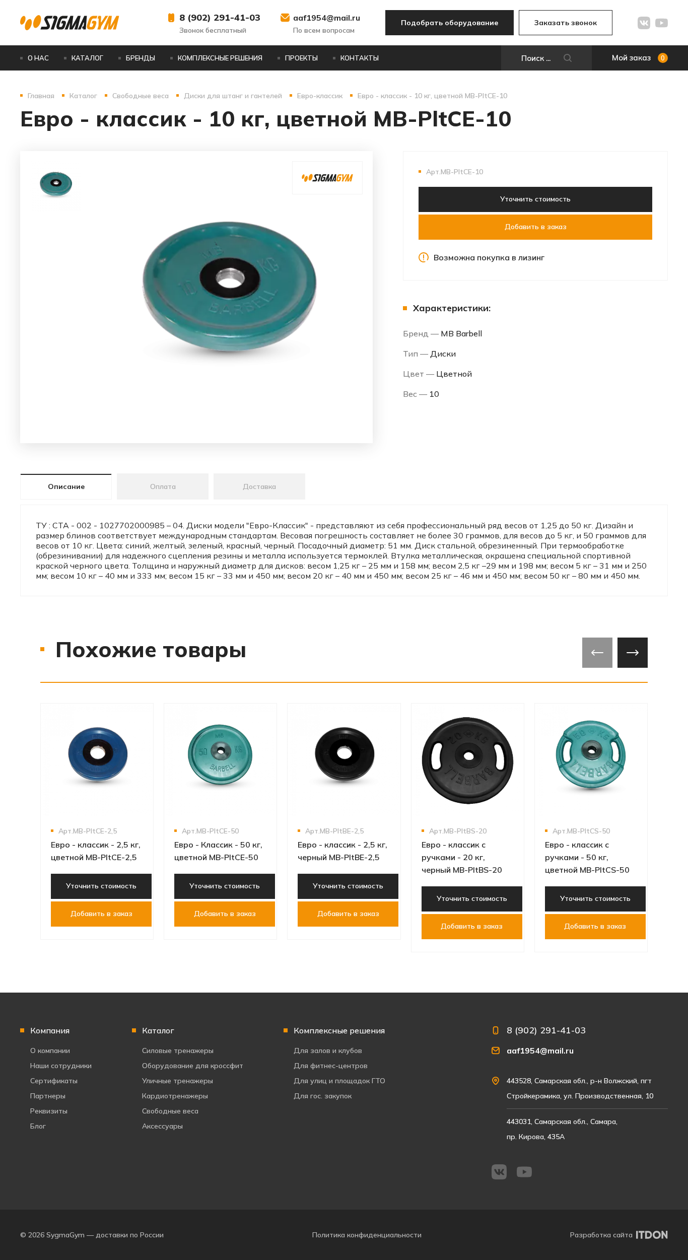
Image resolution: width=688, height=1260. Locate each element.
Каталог (87, 58)
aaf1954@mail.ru (326, 18)
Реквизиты (48, 1110)
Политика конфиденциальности (367, 1234)
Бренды (140, 58)
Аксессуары (162, 1126)
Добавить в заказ (536, 226)
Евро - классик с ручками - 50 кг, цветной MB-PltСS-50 (587, 857)
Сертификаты (54, 1080)
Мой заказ (638, 57)
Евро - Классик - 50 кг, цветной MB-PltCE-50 (218, 850)
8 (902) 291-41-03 (219, 17)
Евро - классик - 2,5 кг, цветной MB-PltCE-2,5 (96, 850)
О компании (50, 1050)
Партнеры (47, 1095)
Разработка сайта (601, 1234)
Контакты (359, 58)
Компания (50, 1030)
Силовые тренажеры (178, 1050)
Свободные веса (170, 1110)
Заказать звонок (565, 22)
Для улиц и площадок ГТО (339, 1080)
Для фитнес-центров (331, 1065)
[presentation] (597, 653)
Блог (38, 1126)
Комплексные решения (220, 58)
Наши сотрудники (61, 1065)
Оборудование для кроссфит (192, 1065)
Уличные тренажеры (177, 1080)
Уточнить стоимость (535, 198)
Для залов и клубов (328, 1050)
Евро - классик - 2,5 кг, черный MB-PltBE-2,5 (342, 850)
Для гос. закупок (323, 1095)
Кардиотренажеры (175, 1095)
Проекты (301, 58)
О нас (38, 58)
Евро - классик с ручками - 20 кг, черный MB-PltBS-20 (462, 857)
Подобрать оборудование (449, 22)
